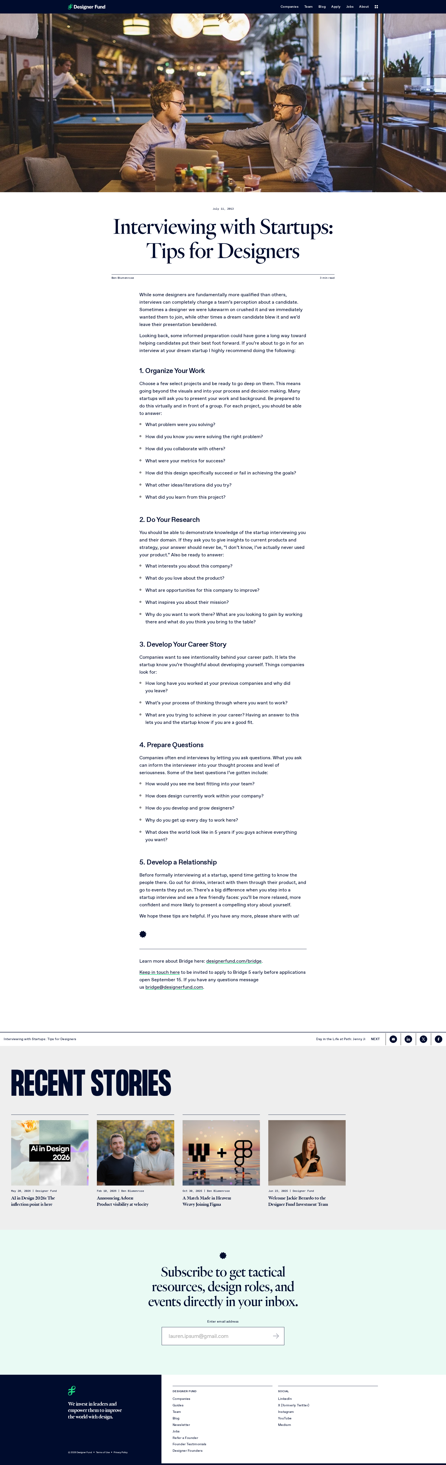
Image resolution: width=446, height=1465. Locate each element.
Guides (178, 1405)
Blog (322, 7)
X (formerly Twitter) (293, 1405)
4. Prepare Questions (171, 744)
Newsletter (181, 1425)
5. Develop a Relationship (178, 862)
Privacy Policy (121, 1452)
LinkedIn (285, 1399)
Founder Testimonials (190, 1444)
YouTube (285, 1418)
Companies (290, 7)
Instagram (286, 1412)
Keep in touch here (159, 972)
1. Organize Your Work (172, 370)
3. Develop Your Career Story (182, 644)
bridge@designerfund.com (174, 987)
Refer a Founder (185, 1438)
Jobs (350, 7)
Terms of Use (103, 1452)
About (364, 7)
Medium (284, 1425)
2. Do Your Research (169, 519)
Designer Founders (188, 1451)
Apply (336, 7)
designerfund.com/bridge (234, 961)
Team (308, 7)
